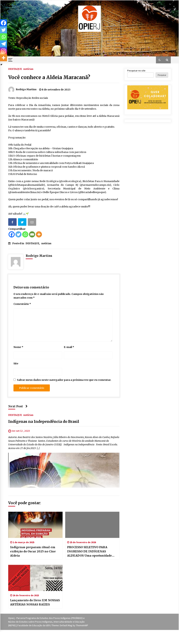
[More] (39, 234)
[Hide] (1, 64)
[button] (159, 59)
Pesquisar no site (136, 70)
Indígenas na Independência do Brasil (43, 421)
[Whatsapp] (25, 234)
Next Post (15, 406)
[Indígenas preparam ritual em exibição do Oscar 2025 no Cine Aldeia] (35, 525)
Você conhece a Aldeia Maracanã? (49, 77)
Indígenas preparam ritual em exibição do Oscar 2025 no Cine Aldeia (33, 551)
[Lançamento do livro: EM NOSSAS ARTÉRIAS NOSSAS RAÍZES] (35, 578)
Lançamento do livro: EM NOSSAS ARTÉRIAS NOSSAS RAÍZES (35, 602)
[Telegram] (3, 43)
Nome (18, 347)
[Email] (32, 222)
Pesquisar (162, 75)
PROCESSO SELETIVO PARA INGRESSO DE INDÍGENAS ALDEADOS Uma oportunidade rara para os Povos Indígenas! (89, 551)
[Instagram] (3, 50)
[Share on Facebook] (12, 222)
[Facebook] (12, 234)
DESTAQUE (15, 68)
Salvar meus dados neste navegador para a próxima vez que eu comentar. (64, 379)
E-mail (69, 347)
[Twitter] (18, 234)
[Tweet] (22, 222)
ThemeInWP (82, 625)
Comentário (22, 304)
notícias (28, 68)
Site (15, 363)
